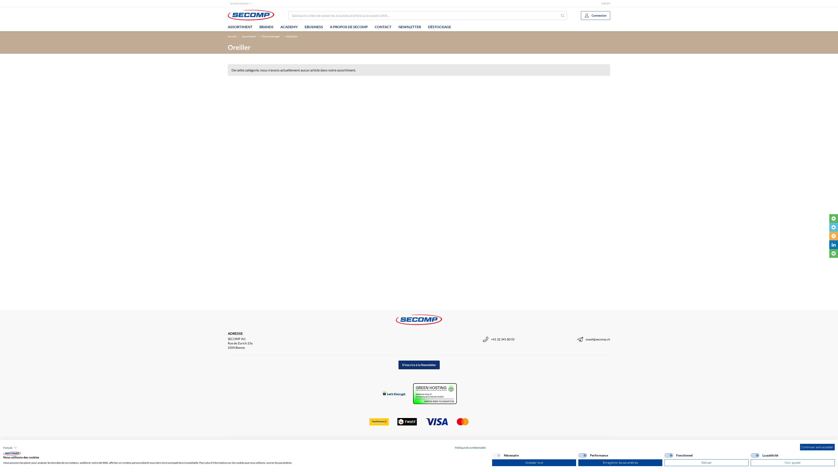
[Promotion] (833, 236)
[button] (10, 447)
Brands (266, 27)
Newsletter (409, 27)
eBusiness (314, 27)
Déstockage (439, 27)
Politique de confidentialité (470, 447)
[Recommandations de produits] (833, 227)
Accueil (232, 36)
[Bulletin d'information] (833, 253)
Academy (289, 27)
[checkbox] (496, 455)
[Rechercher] (562, 15)
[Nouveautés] (833, 218)
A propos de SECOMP (349, 27)
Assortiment (240, 27)
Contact (383, 27)
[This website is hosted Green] (435, 393)
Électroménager (271, 36)
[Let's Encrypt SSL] (393, 393)
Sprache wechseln (239, 3)
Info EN (605, 3)
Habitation (292, 36)
